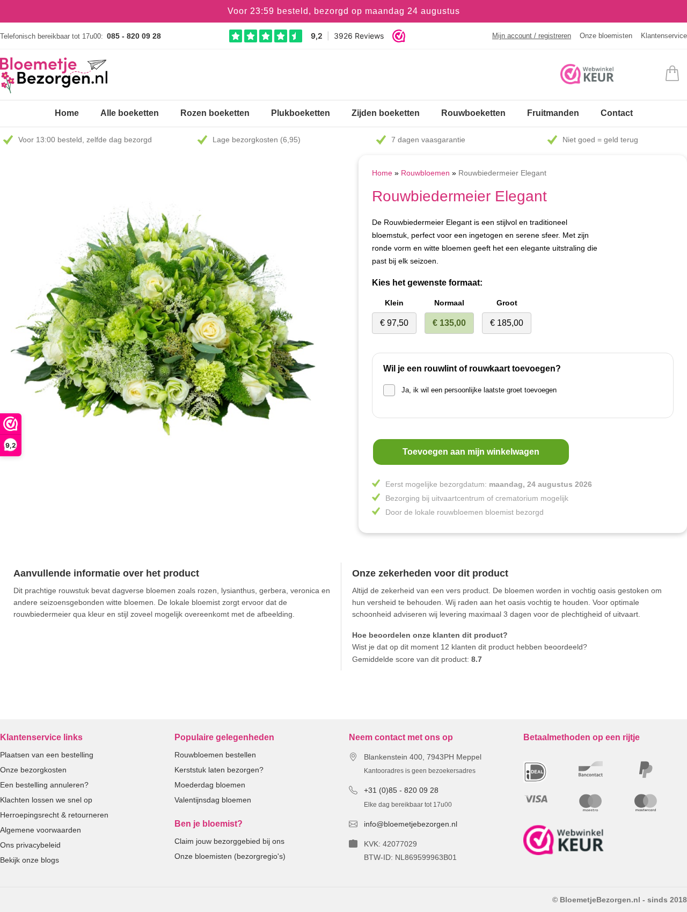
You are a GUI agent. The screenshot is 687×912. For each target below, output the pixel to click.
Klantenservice (664, 35)
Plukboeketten (300, 113)
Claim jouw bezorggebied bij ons (229, 841)
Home (67, 113)
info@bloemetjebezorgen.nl (410, 824)
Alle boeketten (129, 113)
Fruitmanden (553, 113)
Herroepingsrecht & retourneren (54, 815)
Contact (617, 113)
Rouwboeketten (473, 113)
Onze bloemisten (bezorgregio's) (230, 856)
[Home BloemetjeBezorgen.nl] (53, 75)
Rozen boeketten (215, 113)
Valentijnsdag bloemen (212, 800)
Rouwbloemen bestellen (215, 754)
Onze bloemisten (606, 35)
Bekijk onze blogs (29, 860)
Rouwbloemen (426, 173)
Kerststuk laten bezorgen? (219, 769)
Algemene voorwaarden (40, 830)
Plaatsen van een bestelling (46, 754)
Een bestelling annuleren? (44, 784)
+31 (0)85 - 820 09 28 (401, 790)
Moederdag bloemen (209, 784)
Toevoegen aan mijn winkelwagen (471, 451)
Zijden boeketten (386, 113)
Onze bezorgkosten (33, 769)
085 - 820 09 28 (134, 36)
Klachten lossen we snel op (46, 800)
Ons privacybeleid (30, 845)
